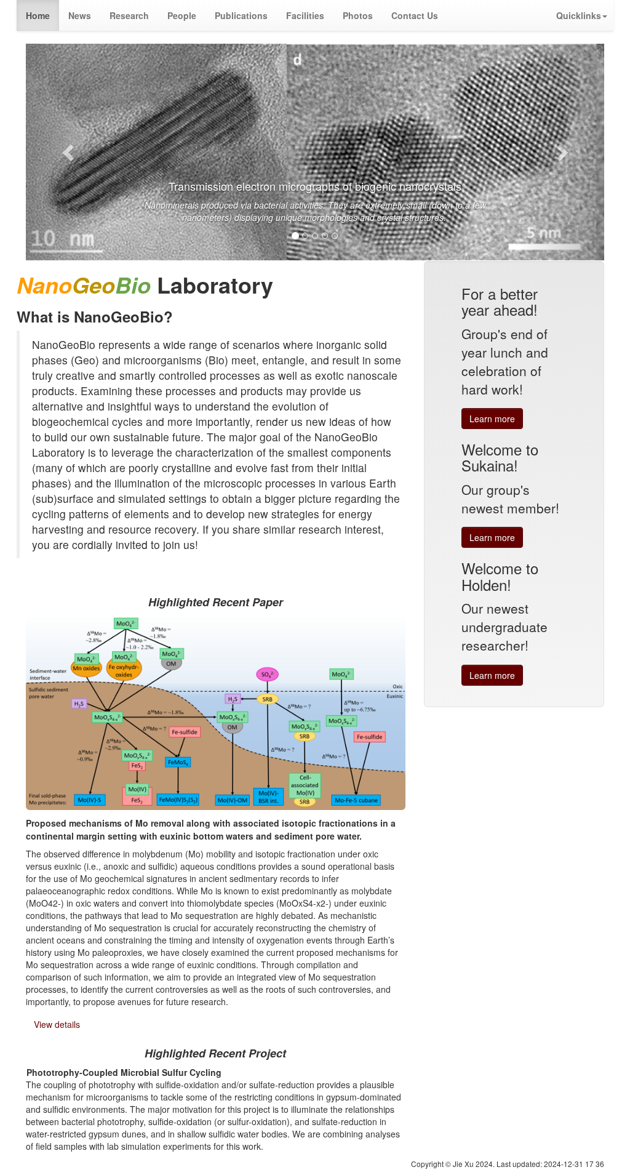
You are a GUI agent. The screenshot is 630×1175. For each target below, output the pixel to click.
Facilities (305, 15)
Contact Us (414, 15)
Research (129, 15)
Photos (358, 15)
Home (38, 15)
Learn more (492, 418)
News (79, 15)
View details (57, 1024)
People (181, 15)
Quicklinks (578, 15)
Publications (241, 15)
